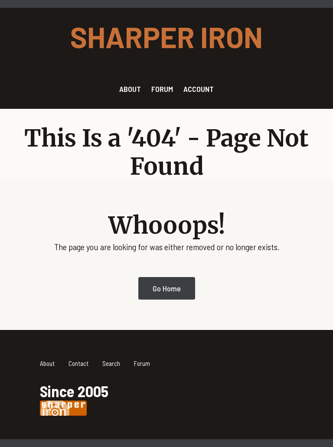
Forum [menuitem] (162, 89)
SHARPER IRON (166, 36)
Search (111, 363)
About (47, 363)
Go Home (167, 288)
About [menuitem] (130, 89)
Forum (142, 363)
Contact (78, 363)
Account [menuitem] (198, 89)
